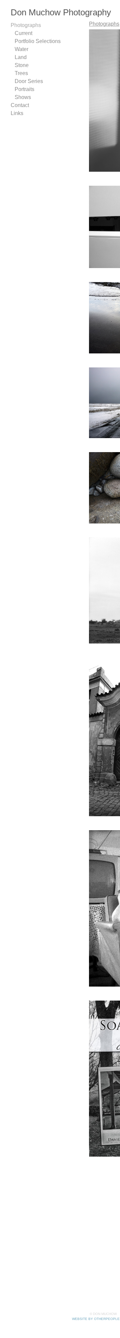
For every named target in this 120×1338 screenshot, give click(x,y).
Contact (20, 105)
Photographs (26, 25)
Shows (23, 97)
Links (17, 113)
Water (21, 49)
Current (23, 33)
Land (21, 57)
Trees (21, 73)
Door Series (29, 81)
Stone (22, 65)
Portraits (24, 89)
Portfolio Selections (38, 41)
